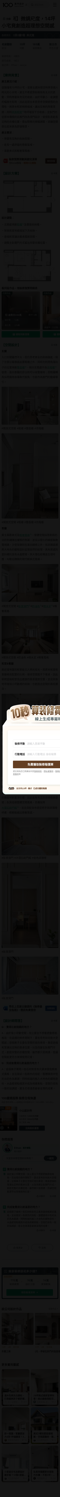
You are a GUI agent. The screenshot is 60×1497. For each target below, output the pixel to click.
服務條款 (38, 771)
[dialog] (30, 748)
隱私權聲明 (48, 771)
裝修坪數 (20, 743)
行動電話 (20, 754)
